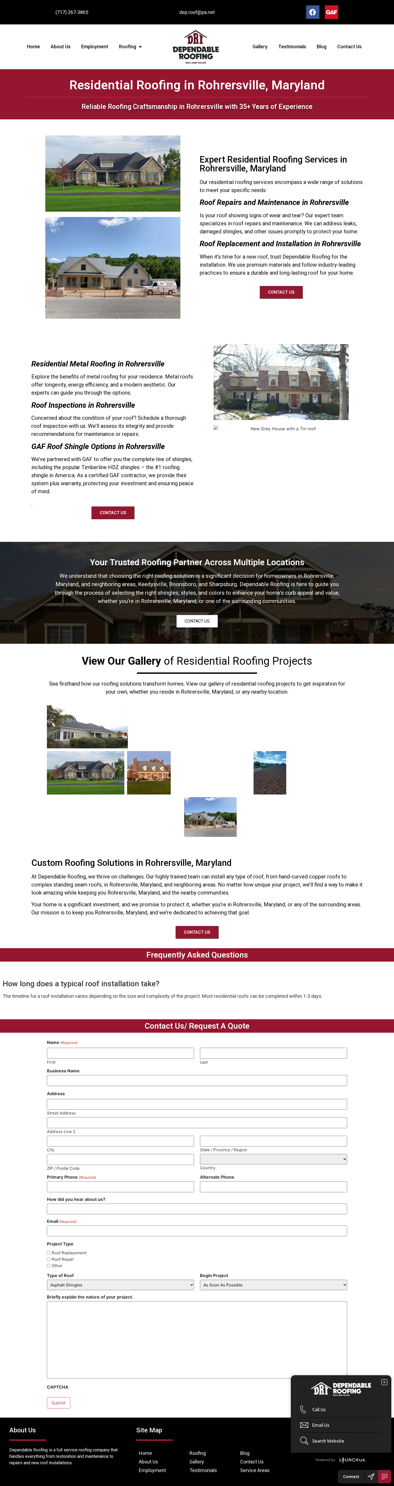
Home (33, 46)
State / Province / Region (223, 1149)
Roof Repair (63, 1259)
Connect (351, 1476)
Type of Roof (60, 1275)
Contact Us (349, 46)
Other (57, 1266)
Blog (321, 46)
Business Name (63, 1071)
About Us (60, 46)
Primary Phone (71, 1177)
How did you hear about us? (76, 1199)
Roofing (127, 46)
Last (204, 1062)
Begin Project (214, 1275)
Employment (94, 46)
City (50, 1149)
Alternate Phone (217, 1177)
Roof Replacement (69, 1253)
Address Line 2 (61, 1131)
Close (384, 1382)
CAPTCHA (57, 1387)
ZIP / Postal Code (63, 1168)
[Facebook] (312, 12)
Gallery (259, 46)
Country (207, 1167)
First (51, 1062)
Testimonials (292, 46)
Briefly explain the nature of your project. (90, 1297)
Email (62, 1221)
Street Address (61, 1112)
